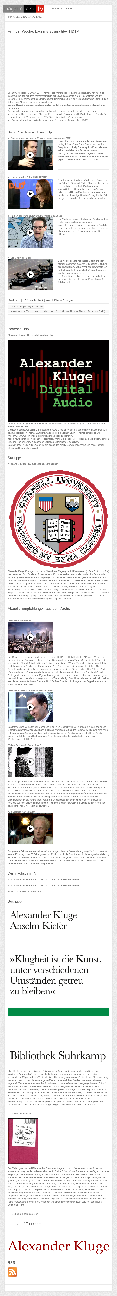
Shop (68, 8)
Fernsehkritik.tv (92, 144)
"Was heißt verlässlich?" (21, 620)
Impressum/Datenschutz (25, 17)
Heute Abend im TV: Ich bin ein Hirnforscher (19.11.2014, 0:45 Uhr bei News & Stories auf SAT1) (59, 311)
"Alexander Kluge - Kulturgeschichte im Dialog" (33, 464)
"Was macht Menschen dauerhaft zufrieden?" (32, 690)
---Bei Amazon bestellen (19, 1113)
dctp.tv (15, 300)
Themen (57, 8)
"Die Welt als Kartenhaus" (21, 812)
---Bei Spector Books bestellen (23, 1214)
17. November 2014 (33, 300)
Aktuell (49, 300)
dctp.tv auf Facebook (24, 1224)
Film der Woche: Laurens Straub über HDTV (43, 31)
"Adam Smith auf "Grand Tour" (24, 745)
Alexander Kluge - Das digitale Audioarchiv (30, 335)
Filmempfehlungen (63, 300)
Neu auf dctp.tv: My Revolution (26, 306)
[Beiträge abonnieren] (12, 1268)
